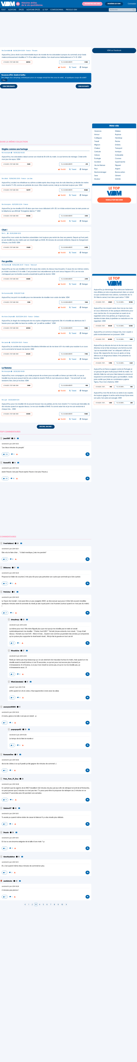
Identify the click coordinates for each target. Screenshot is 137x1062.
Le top (45, 10)
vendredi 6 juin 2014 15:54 (10, 468)
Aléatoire (12, 10)
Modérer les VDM (114, 4)
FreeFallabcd (8, 543)
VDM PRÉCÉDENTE (9, 86)
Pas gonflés (7, 261)
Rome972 (7, 463)
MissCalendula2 (17, 682)
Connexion (132, 4)
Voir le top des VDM (114, 200)
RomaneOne (8, 755)
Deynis (6, 833)
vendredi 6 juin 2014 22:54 (18, 656)
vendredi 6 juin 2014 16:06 (18, 735)
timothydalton (9, 857)
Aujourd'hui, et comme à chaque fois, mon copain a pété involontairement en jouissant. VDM (113, 333)
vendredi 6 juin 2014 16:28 (10, 886)
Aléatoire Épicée (33, 10)
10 (62, 905)
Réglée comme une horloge (15, 149)
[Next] (25, 904)
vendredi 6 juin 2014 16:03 (10, 573)
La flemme (7, 368)
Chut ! (4, 230)
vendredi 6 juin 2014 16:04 (10, 712)
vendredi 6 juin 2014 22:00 (18, 625)
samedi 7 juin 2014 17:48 (17, 687)
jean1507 (6, 438)
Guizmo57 (7, 808)
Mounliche (15, 651)
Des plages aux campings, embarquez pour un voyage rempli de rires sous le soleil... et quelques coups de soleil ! (44, 77)
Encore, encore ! (45, 426)
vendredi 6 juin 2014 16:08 (10, 784)
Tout (3, 10)
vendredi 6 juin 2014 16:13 (10, 862)
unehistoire (8, 881)
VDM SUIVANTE (83, 86)
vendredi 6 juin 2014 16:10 (10, 813)
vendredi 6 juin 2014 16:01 (10, 549)
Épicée (21, 10)
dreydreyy (15, 620)
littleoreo (7, 568)
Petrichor (7, 592)
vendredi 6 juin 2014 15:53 (10, 444)
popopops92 (16, 729)
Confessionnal (56, 10)
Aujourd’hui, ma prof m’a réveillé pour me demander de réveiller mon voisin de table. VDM (35, 297)
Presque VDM (71, 10)
